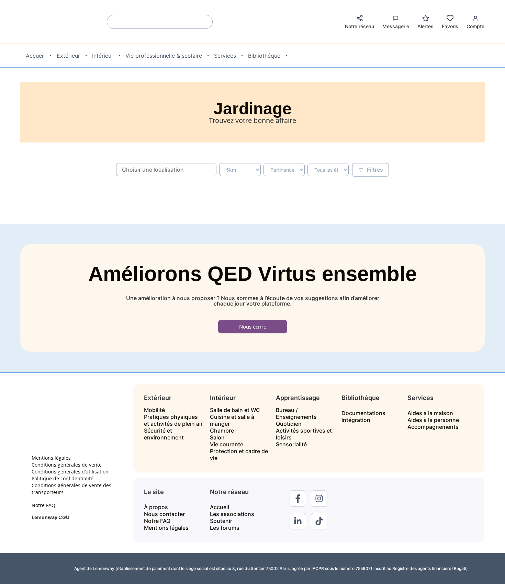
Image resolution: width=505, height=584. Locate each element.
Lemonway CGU (50, 517)
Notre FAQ (43, 505)
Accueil (219, 507)
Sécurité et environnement (164, 434)
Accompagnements (433, 426)
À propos (156, 507)
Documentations (363, 413)
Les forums (224, 527)
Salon (217, 437)
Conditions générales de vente (67, 464)
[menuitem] (35, 55)
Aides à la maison (430, 413)
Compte (475, 26)
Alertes (425, 26)
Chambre (222, 430)
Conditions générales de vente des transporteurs (71, 488)
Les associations (232, 514)
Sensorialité (291, 444)
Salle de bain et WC (235, 409)
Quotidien (289, 423)
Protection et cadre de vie (239, 454)
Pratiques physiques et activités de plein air (173, 420)
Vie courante (226, 444)
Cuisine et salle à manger (232, 420)
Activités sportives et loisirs (304, 434)
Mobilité (154, 409)
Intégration (355, 419)
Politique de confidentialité (62, 478)
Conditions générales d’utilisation (70, 471)
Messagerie (395, 26)
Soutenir (221, 520)
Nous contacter (164, 514)
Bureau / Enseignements (296, 413)
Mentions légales (51, 458)
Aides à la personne (433, 419)
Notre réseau (359, 26)
